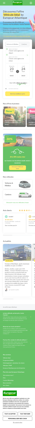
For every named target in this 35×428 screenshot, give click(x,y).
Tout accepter (9, 414)
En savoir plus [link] (17, 422)
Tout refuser (25, 414)
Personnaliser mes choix (17, 418)
